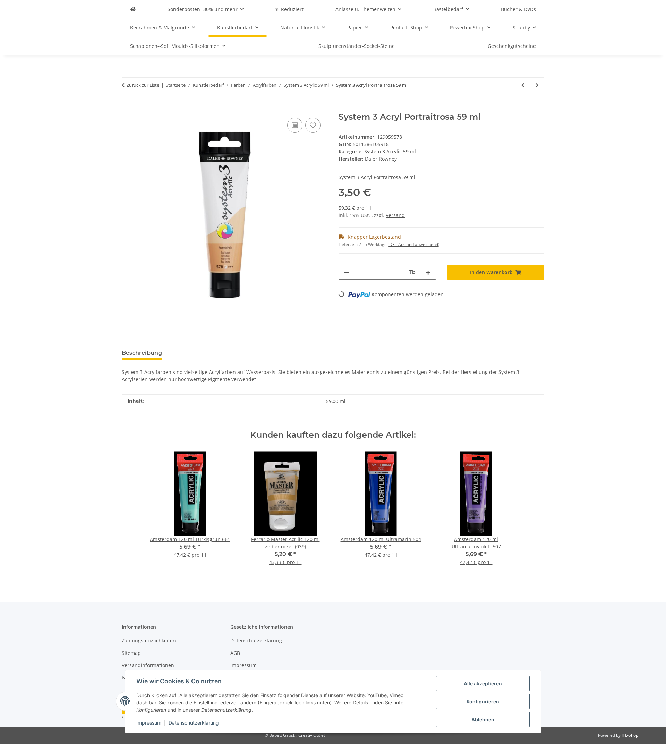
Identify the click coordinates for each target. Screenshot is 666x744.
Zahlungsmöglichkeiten (149, 640)
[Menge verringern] (346, 272)
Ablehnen (482, 719)
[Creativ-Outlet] (133, 9)
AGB (235, 653)
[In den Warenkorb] (127, 108)
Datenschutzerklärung (194, 723)
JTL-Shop (630, 735)
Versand (395, 215)
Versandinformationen (148, 665)
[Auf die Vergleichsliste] (294, 125)
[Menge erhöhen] (428, 272)
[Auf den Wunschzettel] (313, 125)
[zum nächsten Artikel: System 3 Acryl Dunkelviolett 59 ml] (537, 85)
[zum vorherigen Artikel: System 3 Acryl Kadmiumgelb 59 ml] (523, 85)
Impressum (148, 723)
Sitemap (131, 653)
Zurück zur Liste (143, 85)
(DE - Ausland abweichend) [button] (413, 244)
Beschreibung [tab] (142, 353)
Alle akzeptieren (483, 683)
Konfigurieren (483, 701)
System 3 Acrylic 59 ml (390, 151)
